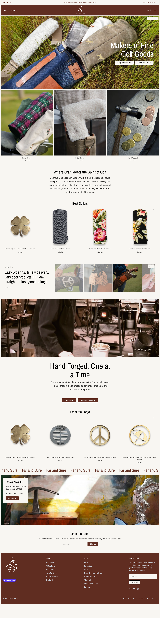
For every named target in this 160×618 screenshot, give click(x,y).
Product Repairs (90, 576)
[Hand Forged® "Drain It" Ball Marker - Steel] (60, 435)
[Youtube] (7, 2)
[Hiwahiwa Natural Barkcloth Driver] (100, 226)
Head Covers (51, 569)
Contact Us (88, 566)
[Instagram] (10, 2)
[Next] (156, 18)
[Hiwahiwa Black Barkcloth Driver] (139, 226)
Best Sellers (80, 203)
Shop (5, 10)
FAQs (86, 562)
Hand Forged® (51, 573)
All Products (50, 566)
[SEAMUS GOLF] (80, 10)
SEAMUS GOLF (12, 599)
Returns (87, 569)
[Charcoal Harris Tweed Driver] (60, 226)
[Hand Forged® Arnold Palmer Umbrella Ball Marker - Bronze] (139, 435)
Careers (87, 587)
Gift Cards (49, 580)
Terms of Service (152, 599)
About (13, 10)
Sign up (93, 544)
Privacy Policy (127, 599)
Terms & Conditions (139, 599)
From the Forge (80, 412)
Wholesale (88, 580)
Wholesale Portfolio (91, 583)
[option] (80, 52)
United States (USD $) (148, 2)
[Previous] (149, 18)
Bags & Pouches (52, 576)
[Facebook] (4, 2)
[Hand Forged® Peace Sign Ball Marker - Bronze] (100, 435)
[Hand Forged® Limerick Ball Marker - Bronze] (20, 226)
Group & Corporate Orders (93, 573)
